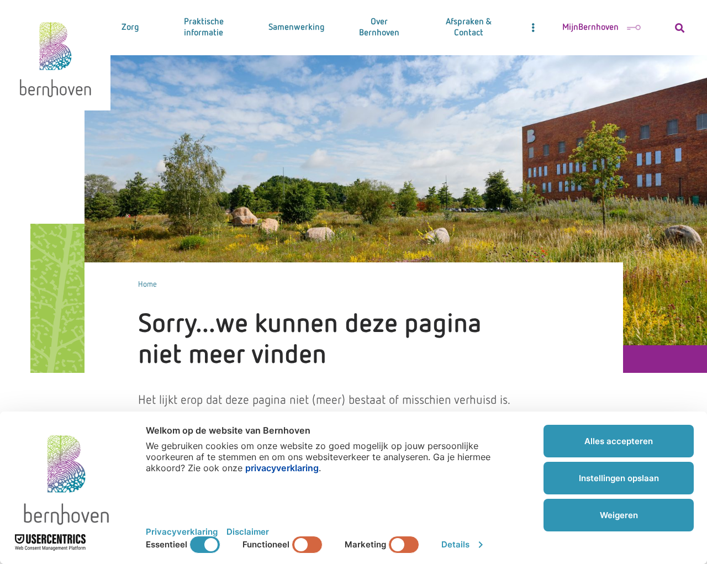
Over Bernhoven (379, 28)
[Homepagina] (55, 55)
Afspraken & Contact (469, 28)
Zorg (130, 27)
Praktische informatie (204, 28)
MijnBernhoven (590, 27)
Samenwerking (296, 27)
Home (147, 284)
